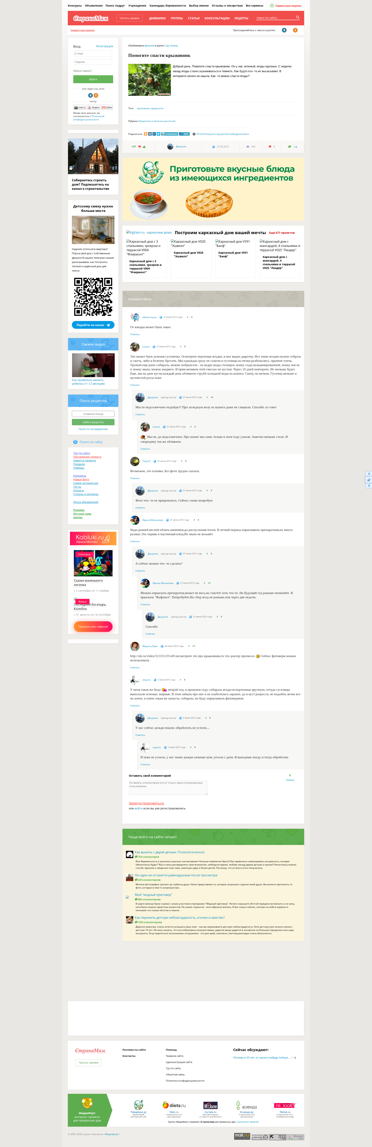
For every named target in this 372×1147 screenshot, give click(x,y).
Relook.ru (285, 1112)
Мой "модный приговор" (153, 895)
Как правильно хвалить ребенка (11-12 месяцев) (88, 381)
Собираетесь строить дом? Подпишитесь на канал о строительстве (90, 184)
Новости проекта (84, 460)
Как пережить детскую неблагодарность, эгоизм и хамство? (180, 917)
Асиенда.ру (247, 1112)
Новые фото (81, 479)
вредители (157, 108)
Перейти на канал (90, 325)
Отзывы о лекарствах (227, 5)
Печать (200, 133)
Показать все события (93, 626)
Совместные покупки (288, 5)
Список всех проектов (247, 1122)
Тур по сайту (81, 453)
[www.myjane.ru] (210, 1109)
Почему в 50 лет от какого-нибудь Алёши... (261, 1057)
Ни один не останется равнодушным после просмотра (176, 875)
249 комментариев (149, 880)
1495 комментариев (150, 922)
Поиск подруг (115, 5)
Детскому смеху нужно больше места (93, 208)
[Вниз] (368, 485)
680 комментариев (149, 899)
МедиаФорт (87, 1113)
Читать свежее (129, 18)
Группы (177, 18)
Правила (79, 464)
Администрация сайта (179, 1062)
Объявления (93, 5)
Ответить (135, 334)
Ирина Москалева (152, 520)
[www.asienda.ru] (247, 1109)
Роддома (78, 510)
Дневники (157, 18)
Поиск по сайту (91, 442)
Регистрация (104, 46)
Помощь (78, 468)
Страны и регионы (85, 494)
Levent (146, 346)
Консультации (217, 18)
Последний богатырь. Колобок (90, 606)
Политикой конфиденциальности (88, 118)
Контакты (128, 1056)
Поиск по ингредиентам (93, 429)
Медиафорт (112, 1134)
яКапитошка (149, 317)
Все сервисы (254, 5)
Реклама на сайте (134, 1049)
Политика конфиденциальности (185, 1080)
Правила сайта (174, 1056)
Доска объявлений (85, 502)
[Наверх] (368, 473)
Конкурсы (75, 5)
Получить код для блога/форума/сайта (227, 134)
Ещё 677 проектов (282, 233)
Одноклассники (96, 95)
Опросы (78, 490)
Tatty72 (146, 461)
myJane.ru (210, 1112)
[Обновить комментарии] (368, 479)
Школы (78, 517)
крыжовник (143, 108)
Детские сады (82, 513)
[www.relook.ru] (285, 1109)
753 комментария (148, 857)
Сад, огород (171, 45)
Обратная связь (175, 1074)
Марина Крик (150, 646)
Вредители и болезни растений (157, 121)
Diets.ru (174, 1112)
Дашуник (149, 45)
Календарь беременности (168, 5)
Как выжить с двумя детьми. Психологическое (169, 852)
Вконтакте (90, 95)
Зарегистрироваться (146, 803)
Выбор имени (199, 5)
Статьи (194, 18)
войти (139, 808)
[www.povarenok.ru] (138, 1109)
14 (295, 147)
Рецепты (241, 18)
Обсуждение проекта (87, 457)
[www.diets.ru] (174, 1109)
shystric (146, 679)
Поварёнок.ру (138, 1112)
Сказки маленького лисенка (88, 582)
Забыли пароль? (82, 70)
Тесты (77, 487)
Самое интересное (85, 483)
